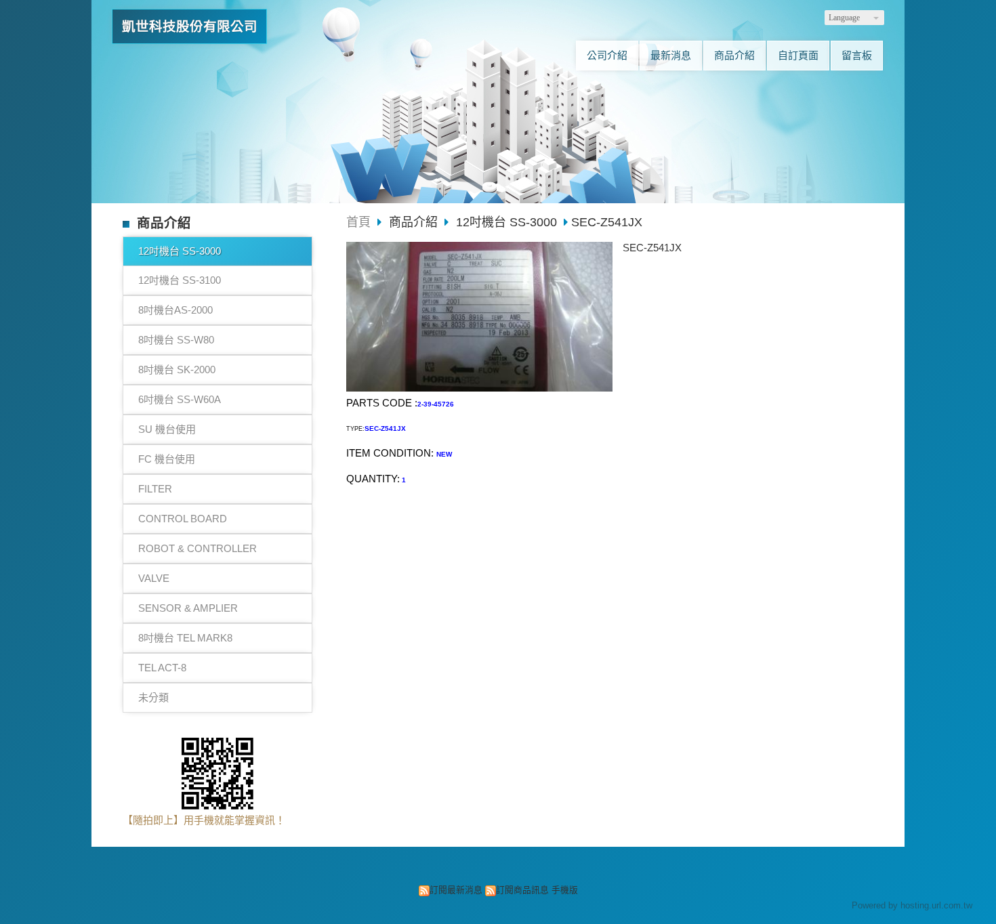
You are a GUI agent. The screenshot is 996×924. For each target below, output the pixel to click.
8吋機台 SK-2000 (176, 369)
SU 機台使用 (167, 429)
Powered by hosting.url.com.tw (912, 905)
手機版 (565, 890)
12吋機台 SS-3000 (179, 251)
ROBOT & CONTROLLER (197, 548)
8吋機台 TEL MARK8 (185, 638)
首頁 (358, 222)
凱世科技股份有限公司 (189, 26)
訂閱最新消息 (456, 890)
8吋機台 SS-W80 (176, 339)
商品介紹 (415, 222)
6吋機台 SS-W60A (179, 399)
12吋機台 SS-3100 (179, 280)
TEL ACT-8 (162, 667)
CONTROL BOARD (182, 518)
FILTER (155, 489)
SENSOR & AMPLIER (188, 608)
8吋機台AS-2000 (175, 310)
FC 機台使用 (166, 459)
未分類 (153, 697)
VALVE (153, 578)
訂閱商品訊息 (522, 890)
